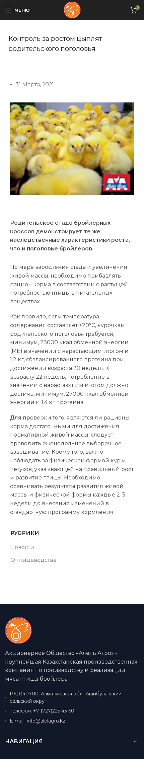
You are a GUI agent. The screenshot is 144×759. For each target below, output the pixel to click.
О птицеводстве (33, 560)
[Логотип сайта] (72, 9)
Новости (22, 547)
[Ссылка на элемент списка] (72, 710)
